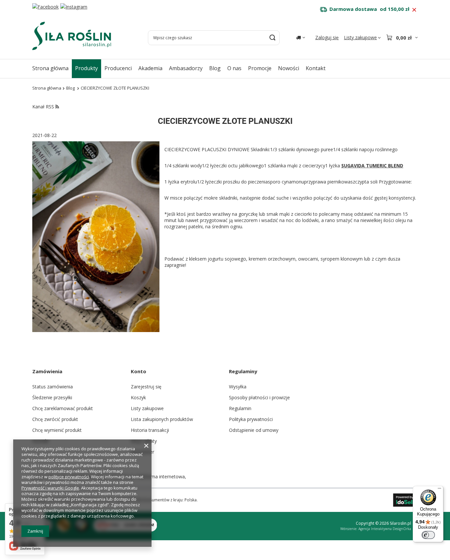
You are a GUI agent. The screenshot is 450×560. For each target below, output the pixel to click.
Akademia (150, 68)
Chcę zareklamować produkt (62, 408)
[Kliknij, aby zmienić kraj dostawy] (300, 37)
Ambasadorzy (186, 68)
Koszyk (138, 397)
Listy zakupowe (147, 408)
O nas (234, 68)
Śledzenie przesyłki (52, 397)
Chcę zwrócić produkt (55, 419)
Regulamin (240, 408)
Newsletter (142, 452)
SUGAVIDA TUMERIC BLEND (372, 165)
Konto (138, 371)
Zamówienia (47, 371)
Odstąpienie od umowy (253, 430)
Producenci (118, 68)
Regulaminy (243, 371)
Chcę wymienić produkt (57, 430)
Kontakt (315, 68)
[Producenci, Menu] (135, 68)
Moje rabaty (144, 441)
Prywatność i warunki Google (50, 488)
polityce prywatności (68, 477)
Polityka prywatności (251, 419)
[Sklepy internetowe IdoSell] (405, 500)
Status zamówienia (52, 386)
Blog (215, 68)
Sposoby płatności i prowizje (259, 397)
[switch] (428, 535)
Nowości (288, 68)
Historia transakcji (150, 430)
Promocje (259, 68)
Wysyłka (237, 386)
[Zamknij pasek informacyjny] (414, 9)
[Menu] (439, 490)
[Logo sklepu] (71, 36)
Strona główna (50, 68)
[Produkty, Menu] (101, 68)
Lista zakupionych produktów (162, 419)
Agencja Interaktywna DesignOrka (384, 528)
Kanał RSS (43, 106)
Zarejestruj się (146, 386)
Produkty (86, 68)
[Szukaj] (272, 37)
